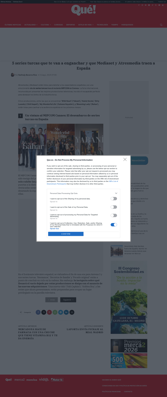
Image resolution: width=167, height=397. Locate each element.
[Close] (125, 160)
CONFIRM (65, 234)
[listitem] (83, 193)
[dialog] (83, 198)
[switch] (114, 198)
